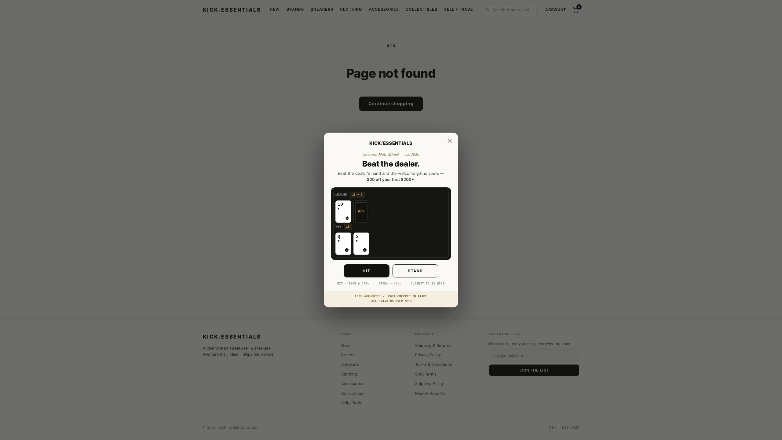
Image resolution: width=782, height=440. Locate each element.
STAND (415, 271)
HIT (367, 271)
